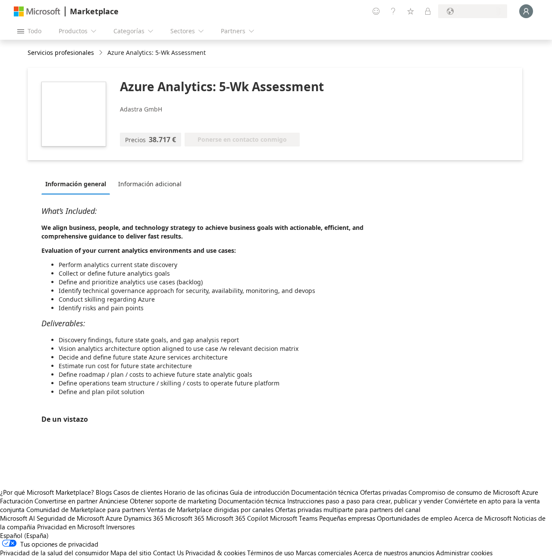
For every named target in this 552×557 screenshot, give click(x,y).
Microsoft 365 (184, 518)
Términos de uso (270, 552)
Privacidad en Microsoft (70, 526)
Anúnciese (113, 501)
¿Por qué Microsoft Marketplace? (47, 492)
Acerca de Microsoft (482, 518)
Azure (114, 518)
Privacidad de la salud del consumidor (54, 552)
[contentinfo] (101, 53)
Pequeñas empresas (347, 518)
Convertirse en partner (65, 501)
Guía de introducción (259, 492)
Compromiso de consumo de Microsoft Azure (473, 492)
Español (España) (24, 535)
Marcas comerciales (324, 552)
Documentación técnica (324, 492)
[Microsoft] (37, 11)
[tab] (77, 183)
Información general (75, 184)
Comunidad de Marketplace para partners (85, 509)
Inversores (120, 526)
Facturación (16, 501)
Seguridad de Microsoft (70, 518)
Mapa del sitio (130, 552)
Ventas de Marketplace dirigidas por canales (210, 509)
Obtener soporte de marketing (173, 501)
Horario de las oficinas (196, 492)
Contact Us (168, 552)
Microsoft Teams (293, 518)
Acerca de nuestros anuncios (394, 552)
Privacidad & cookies (215, 552)
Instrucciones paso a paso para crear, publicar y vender (365, 501)
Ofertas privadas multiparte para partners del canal (347, 509)
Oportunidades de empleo (414, 518)
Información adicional (150, 184)
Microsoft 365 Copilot (237, 518)
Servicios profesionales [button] (61, 52)
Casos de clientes (137, 492)
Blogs (104, 492)
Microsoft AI (17, 518)
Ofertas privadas (383, 492)
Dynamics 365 (143, 518)
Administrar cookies (464, 552)
